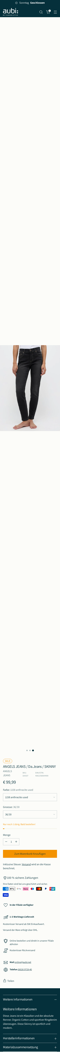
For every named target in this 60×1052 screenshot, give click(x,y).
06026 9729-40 (25, 969)
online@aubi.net (23, 962)
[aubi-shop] (10, 12)
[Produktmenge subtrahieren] (6, 841)
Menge (6, 835)
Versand (26, 864)
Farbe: (18, 790)
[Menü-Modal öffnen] (55, 12)
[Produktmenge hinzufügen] (16, 841)
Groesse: (11, 807)
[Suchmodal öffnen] (41, 12)
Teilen (10, 981)
